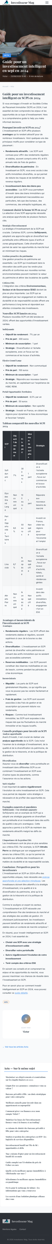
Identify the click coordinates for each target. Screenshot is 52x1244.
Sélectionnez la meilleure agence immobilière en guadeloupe (26, 1180)
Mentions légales (9, 1229)
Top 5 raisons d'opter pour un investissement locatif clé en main (25, 1155)
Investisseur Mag (22, 2)
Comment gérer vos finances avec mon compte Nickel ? (23, 1112)
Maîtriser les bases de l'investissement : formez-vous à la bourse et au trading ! (23, 1121)
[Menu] (46, 3)
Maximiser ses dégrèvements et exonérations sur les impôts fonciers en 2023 (26, 1078)
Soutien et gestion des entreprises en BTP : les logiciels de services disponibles (26, 1138)
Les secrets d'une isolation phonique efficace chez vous (25, 1197)
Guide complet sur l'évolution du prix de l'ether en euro (23, 1163)
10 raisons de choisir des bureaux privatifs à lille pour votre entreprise (25, 1129)
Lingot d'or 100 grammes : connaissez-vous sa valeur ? (26, 1087)
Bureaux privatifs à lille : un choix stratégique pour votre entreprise (26, 1095)
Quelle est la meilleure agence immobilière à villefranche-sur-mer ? (26, 1172)
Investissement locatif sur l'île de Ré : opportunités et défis (22, 1146)
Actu (6, 55)
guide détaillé (21, 993)
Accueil (5, 86)
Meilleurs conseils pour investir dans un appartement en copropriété (23, 1104)
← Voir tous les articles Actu (15, 1047)
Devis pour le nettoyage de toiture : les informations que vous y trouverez (23, 1189)
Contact (22, 1229)
